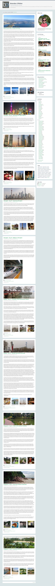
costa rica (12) (43, 172)
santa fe (11, 97)
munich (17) (41, 169)
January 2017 (40, 128)
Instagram (39, 185)
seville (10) (46, 173)
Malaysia (40, 111)
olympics (14, 407)
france (7, 97)
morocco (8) (46, 174)
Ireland (40, 109)
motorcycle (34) (40, 168)
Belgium (40, 102)
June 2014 (40, 131)
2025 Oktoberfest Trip (41, 71)
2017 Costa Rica (41, 83)
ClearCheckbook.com (48, 28)
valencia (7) (42, 177)
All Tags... (48, 177)
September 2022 (41, 123)
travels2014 (10, 129)
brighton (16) (48, 169)
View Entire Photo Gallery (7, 96)
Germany (40, 107)
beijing (7, 281)
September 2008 (41, 150)
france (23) (47, 168)
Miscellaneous (40, 87)
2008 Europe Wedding (41, 46)
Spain (39, 116)
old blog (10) (39, 173)
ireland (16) (45, 169)
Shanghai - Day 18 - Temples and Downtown (14, 147)
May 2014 (40, 132)
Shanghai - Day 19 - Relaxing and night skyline (15, 115)
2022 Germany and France (18, 29)
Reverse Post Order (41, 94)
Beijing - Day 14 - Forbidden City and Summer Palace (16, 299)
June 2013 (40, 141)
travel (13, 97)
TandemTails (39, 184)
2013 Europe (39, 56)
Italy (39, 110)
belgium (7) (39, 177)
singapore (10, 466)
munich (9, 97)
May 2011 (40, 148)
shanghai (8, 129)
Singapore (8, 467)
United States (9, 98)
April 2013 (40, 142)
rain (8, 466)
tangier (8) (49, 174)
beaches (12, 577)
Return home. (15, 12)
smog (12, 407)
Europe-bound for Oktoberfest (44, 70)
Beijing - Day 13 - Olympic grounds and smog (14, 353)
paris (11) (50, 172)
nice (5, 97)
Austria (40, 101)
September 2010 (41, 149)
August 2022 (40, 124)
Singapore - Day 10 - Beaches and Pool (13, 549)
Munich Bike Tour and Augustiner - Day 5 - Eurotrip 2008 (43, 39)
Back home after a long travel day (12, 28)
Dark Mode (40, 93)
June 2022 (40, 125)
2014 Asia (16, 116)
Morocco (40, 112)
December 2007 (41, 152)
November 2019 (41, 127)
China (8, 130)
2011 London (40, 84)
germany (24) (44, 168)
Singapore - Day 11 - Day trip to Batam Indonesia (15, 484)
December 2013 (41, 136)
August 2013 (40, 139)
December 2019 (41, 126)
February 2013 (41, 144)
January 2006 (40, 157)
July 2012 (40, 145)
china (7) (46, 177)
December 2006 (41, 154)
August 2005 (40, 158)
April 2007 (40, 153)
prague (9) (39, 174)
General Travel (41, 86)
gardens (13, 466)
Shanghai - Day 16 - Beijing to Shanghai (13, 237)
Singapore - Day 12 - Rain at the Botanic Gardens (15, 425)
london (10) (42, 173)
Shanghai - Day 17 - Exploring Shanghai (13, 200)
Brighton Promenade (42, 50)
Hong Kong (40, 108)
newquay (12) (39, 172)
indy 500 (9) (42, 174)
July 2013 (40, 140)
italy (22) (39, 169)
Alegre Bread (40, 183)
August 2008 (40, 151)
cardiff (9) (49, 173)
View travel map (40, 161)
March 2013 (40, 143)
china (5, 129)
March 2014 (40, 134)
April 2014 (40, 133)
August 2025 (40, 122)
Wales (39, 118)
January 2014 (40, 135)
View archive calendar (40, 160)
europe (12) (47, 172)
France (40, 106)
